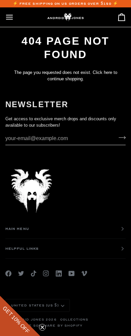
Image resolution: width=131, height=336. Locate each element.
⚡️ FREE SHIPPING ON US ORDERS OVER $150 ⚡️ (65, 3)
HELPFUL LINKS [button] (22, 248)
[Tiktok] (33, 273)
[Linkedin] (59, 273)
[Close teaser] (42, 327)
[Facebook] (8, 273)
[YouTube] (72, 273)
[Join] (120, 137)
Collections (74, 319)
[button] (20, 316)
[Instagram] (46, 273)
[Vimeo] (84, 273)
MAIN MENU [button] (17, 228)
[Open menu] (15, 17)
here (108, 72)
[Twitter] (21, 273)
